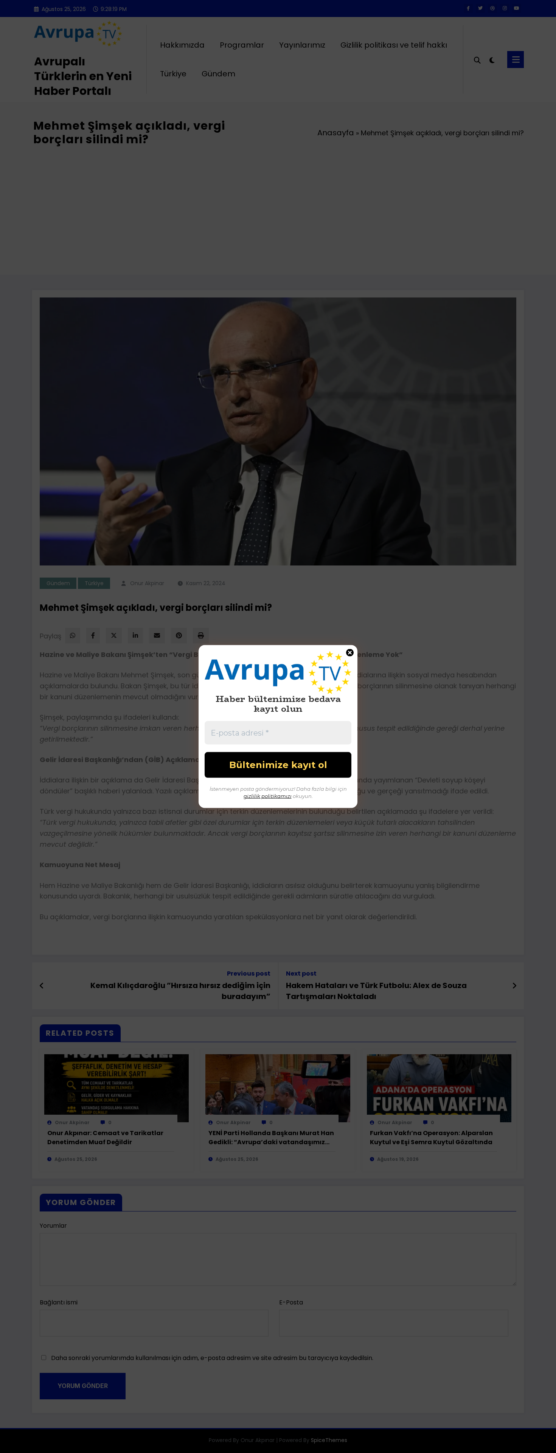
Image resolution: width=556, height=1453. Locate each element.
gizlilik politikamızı (268, 796)
